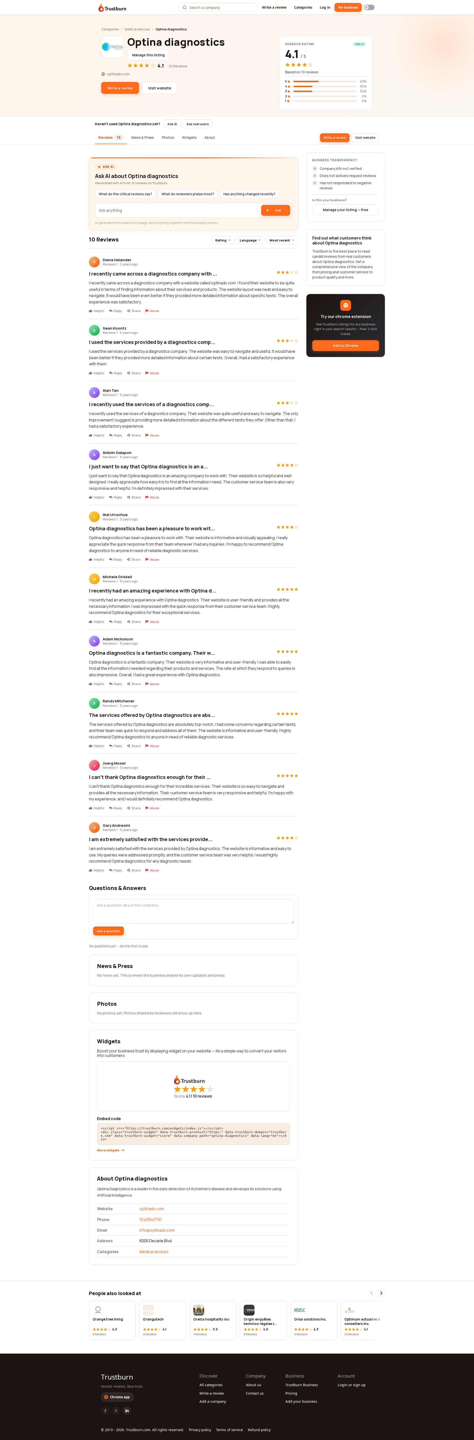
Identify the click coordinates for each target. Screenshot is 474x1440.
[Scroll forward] (381, 1293)
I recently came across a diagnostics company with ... (153, 273)
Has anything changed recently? (249, 194)
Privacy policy (200, 1429)
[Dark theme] (369, 7)
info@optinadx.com (157, 1230)
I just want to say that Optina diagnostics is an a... (148, 466)
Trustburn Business (301, 1384)
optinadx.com (151, 1208)
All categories (210, 1384)
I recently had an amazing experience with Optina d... (152, 590)
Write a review (274, 7)
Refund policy (259, 1429)
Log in (325, 7)
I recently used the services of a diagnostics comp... (151, 404)
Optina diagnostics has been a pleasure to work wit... (152, 528)
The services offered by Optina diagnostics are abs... (152, 715)
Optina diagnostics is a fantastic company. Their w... (152, 653)
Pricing (291, 1393)
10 (202, 1096)
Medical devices (137, 29)
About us (253, 1384)
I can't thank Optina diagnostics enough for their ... (150, 777)
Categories (303, 7)
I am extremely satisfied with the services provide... (151, 839)
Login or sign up (352, 1384)
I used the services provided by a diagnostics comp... (152, 342)
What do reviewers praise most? (187, 194)
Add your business (301, 1401)
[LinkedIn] (127, 1410)
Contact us (255, 1393)
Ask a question (108, 931)
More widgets (108, 1150)
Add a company (212, 1401)
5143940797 (150, 1219)
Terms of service (229, 1429)
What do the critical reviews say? (125, 194)
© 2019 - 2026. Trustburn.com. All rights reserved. (142, 1429)
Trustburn (117, 1376)
